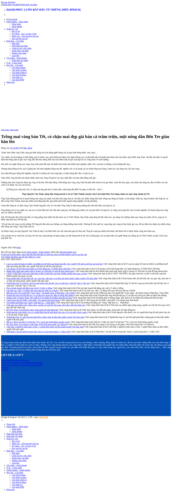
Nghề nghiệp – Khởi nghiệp (18, 470)
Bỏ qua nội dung (8, 2)
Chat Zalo (43, 417)
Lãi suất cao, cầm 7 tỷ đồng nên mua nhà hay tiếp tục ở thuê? (32, 290)
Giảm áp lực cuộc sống (21, 48)
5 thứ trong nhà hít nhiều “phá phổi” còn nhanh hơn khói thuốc (33, 300)
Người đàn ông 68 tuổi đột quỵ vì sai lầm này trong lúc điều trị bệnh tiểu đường (40, 295)
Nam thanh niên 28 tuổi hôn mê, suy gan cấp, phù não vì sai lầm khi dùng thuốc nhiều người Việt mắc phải (51, 278)
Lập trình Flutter (19, 68)
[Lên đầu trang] (2, 420)
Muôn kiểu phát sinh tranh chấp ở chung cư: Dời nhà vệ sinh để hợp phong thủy (40, 271)
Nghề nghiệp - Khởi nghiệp (9, 130)
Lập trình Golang (19, 70)
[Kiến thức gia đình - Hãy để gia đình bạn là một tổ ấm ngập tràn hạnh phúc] (19, 4)
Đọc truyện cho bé (20, 39)
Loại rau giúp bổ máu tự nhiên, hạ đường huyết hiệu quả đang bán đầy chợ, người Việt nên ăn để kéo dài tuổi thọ (54, 264)
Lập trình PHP (18, 80)
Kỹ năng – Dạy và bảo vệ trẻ (24, 34)
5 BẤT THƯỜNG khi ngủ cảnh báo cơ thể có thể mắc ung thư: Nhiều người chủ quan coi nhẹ (46, 273)
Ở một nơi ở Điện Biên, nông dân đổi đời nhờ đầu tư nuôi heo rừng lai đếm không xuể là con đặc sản (44, 254)
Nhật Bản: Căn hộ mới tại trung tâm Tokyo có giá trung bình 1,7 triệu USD (38, 332)
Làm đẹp (15, 55)
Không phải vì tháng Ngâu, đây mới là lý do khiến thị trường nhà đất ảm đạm (39, 298)
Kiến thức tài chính (20, 60)
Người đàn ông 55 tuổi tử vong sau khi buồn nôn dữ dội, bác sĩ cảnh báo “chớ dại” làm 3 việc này (48, 283)
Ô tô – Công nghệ (14, 63)
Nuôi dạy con (12, 29)
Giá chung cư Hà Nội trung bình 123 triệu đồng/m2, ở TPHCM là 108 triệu (38, 269)
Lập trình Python (19, 75)
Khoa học (10, 82)
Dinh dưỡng (17, 26)
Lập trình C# (17, 77)
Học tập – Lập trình (14, 65)
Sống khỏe (16, 24)
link (18, 247)
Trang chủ (10, 424)
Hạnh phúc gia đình (20, 51)
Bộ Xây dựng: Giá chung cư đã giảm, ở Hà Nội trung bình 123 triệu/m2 (37, 324)
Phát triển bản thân (20, 46)
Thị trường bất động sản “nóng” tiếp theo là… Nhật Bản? (30, 303)
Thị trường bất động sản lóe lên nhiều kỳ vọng (20, 257)
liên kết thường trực (68, 252)
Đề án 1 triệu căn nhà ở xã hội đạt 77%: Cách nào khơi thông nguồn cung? (38, 322)
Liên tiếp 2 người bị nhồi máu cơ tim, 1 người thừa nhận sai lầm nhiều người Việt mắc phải (45, 327)
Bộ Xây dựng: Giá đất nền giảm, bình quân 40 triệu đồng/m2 (32, 310)
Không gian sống (19, 53)
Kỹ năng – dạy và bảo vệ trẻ (24, 446)
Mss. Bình (27, 148)
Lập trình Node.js (19, 72)
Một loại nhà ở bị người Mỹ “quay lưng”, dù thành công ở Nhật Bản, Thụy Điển (40, 293)
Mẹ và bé (16, 31)
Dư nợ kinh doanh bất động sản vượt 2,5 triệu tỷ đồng (29, 288)
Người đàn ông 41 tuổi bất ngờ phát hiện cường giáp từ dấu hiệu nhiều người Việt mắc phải (45, 317)
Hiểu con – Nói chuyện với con (25, 36)
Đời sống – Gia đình (15, 41)
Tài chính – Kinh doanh (16, 58)
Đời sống (16, 43)
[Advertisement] (86, 107)
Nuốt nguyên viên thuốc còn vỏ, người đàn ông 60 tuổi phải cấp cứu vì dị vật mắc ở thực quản (46, 312)
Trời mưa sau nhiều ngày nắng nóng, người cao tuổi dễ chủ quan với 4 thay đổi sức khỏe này (45, 305)
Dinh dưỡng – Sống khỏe (17, 22)
